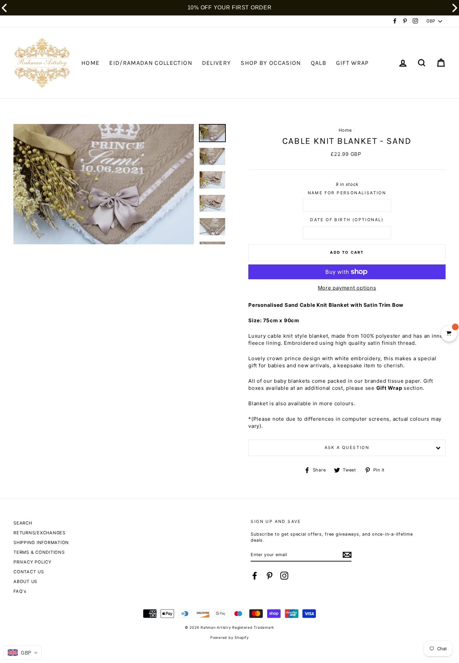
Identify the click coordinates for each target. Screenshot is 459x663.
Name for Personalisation (347, 192)
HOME (90, 63)
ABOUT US (25, 581)
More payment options (347, 288)
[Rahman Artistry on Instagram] (284, 576)
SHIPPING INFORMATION (41, 542)
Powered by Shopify (229, 637)
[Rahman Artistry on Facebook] (255, 576)
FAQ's (20, 591)
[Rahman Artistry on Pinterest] (269, 576)
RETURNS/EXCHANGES (39, 532)
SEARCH (22, 523)
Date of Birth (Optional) (347, 219)
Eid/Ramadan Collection (150, 63)
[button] (455, 8)
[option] (103, 184)
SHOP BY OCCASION (271, 63)
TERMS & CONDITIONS (39, 552)
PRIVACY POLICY (32, 562)
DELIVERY (216, 63)
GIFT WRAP (352, 63)
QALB (318, 63)
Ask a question (347, 447)
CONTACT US (28, 571)
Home (345, 130)
